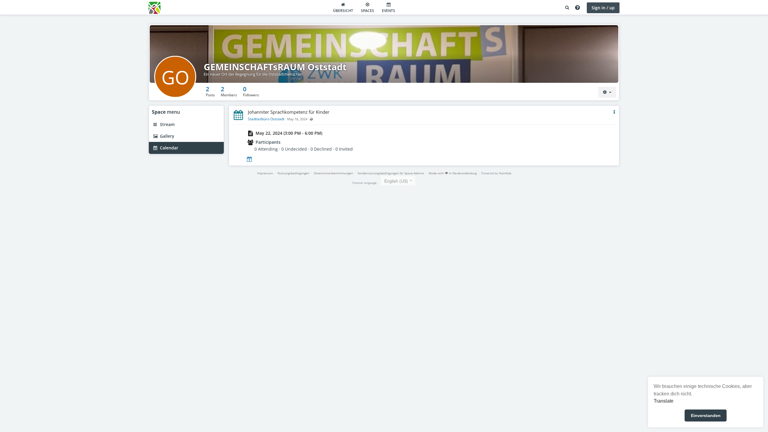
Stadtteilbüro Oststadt (266, 119)
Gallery (166, 136)
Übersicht (343, 10)
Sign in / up (603, 7)
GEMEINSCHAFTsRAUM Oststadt (275, 67)
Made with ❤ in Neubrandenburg (453, 173)
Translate (664, 401)
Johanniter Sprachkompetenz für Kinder (288, 112)
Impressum (265, 173)
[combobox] (398, 181)
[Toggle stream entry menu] (614, 112)
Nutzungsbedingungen (293, 173)
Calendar (168, 148)
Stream (167, 124)
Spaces (367, 10)
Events (388, 10)
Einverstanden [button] (706, 415)
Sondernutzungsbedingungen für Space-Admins (391, 173)
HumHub (505, 173)
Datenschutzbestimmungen (333, 173)
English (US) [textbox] (396, 181)
